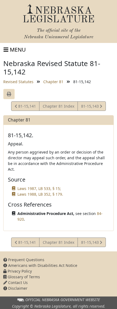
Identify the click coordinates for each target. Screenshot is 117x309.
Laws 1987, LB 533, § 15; (39, 188)
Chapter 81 (53, 81)
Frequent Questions (25, 259)
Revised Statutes (18, 81)
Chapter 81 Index (58, 106)
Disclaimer (17, 288)
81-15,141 (26, 107)
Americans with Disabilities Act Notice (42, 265)
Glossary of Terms (23, 276)
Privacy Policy (19, 271)
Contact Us (17, 282)
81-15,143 (90, 107)
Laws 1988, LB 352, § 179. (40, 194)
